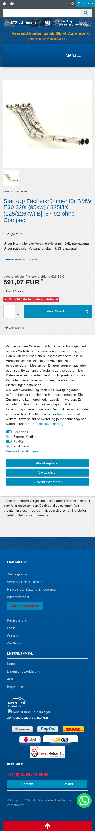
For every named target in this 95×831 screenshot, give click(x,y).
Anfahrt (67, 784)
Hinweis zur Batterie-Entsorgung (31, 589)
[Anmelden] (5, 3)
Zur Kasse (15, 643)
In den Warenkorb (57, 311)
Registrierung (17, 620)
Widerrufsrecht (18, 597)
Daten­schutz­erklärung (47, 423)
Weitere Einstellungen (22, 451)
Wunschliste (16, 327)
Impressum (15, 687)
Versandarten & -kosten (24, 582)
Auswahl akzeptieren (48, 481)
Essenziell (20, 431)
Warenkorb (15, 635)
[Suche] (86, 13)
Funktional (21, 446)
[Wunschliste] (72, 3)
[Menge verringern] (18, 314)
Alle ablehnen (47, 472)
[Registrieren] (13, 3)
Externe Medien (24, 436)
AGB (10, 679)
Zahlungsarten (17, 574)
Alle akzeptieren (47, 463)
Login (11, 628)
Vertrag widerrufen (24, 606)
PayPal (18, 441)
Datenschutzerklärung (23, 671)
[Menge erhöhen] (18, 308)
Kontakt (12, 664)
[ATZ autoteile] (47, 22)
